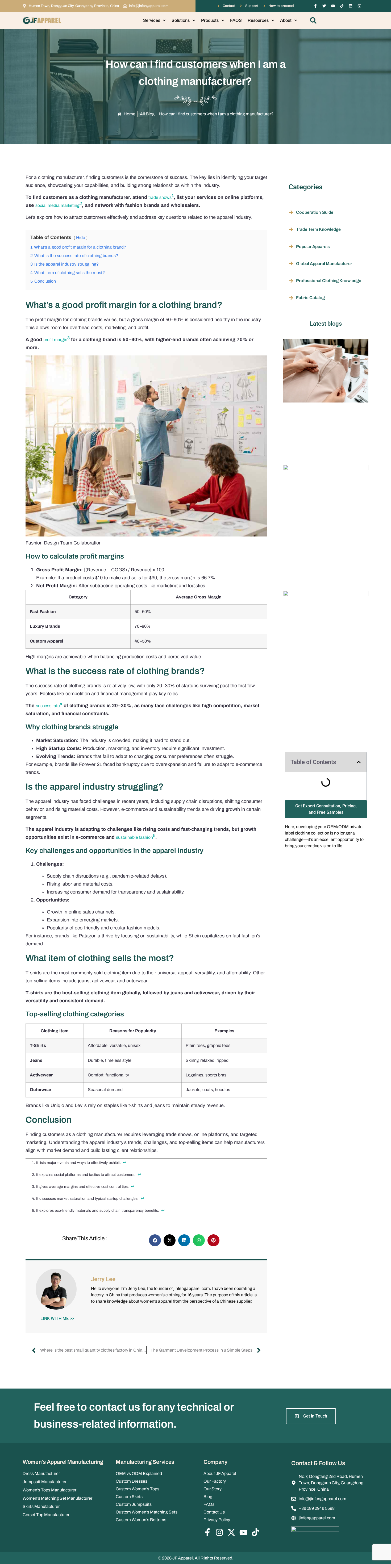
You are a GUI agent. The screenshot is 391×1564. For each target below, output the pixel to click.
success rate (48, 705)
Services (151, 20)
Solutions (181, 20)
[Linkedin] (350, 6)
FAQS (236, 20)
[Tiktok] (342, 6)
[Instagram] (359, 6)
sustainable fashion (134, 837)
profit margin (55, 339)
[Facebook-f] (315, 6)
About (286, 20)
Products (210, 20)
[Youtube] (333, 6)
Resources (258, 20)
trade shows (160, 197)
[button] (313, 20)
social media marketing (57, 205)
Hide (80, 237)
